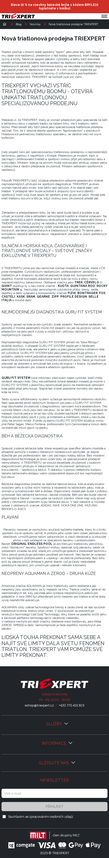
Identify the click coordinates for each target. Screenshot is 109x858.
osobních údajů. (62, 817)
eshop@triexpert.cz (39, 705)
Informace (54, 743)
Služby (54, 724)
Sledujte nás (54, 762)
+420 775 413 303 (71, 705)
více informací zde (44, 378)
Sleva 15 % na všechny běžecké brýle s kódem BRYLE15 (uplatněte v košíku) (54, 6)
